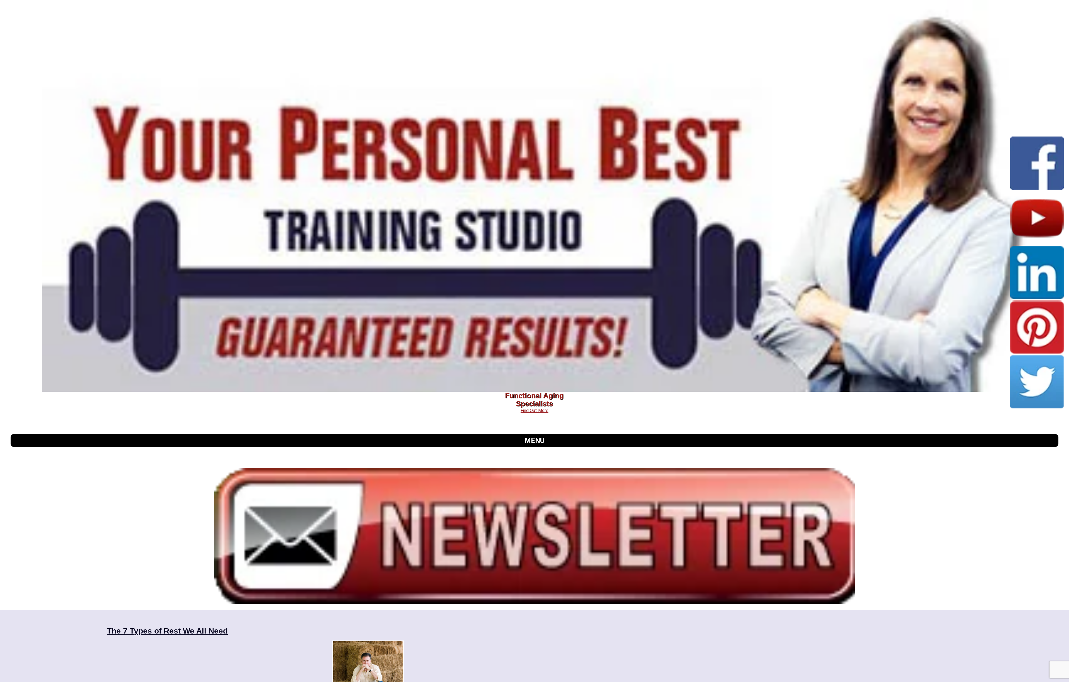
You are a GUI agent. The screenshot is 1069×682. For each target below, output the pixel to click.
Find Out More (534, 410)
